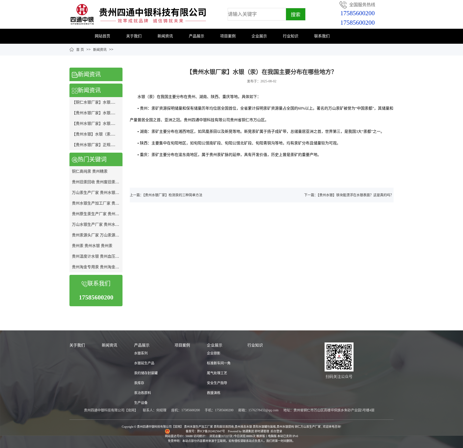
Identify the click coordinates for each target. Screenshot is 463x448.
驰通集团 (248, 431)
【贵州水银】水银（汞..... (93, 134)
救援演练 (213, 393)
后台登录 (276, 431)
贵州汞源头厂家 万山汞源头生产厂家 (103, 235)
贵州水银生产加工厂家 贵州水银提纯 (103, 203)
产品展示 (196, 36)
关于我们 (134, 36)
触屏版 (260, 436)
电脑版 (272, 436)
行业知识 (290, 36)
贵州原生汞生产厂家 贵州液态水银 (101, 214)
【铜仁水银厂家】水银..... (93, 102)
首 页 (80, 49)
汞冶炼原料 (142, 393)
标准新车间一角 (219, 363)
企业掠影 (213, 353)
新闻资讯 (165, 36)
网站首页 (102, 36)
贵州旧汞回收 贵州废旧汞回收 (97, 182)
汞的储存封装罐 (146, 373)
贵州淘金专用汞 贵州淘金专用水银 (101, 267)
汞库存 (139, 383)
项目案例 (228, 36)
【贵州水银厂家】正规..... (93, 145)
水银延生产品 (144, 363)
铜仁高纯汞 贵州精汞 (90, 171)
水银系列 (141, 353)
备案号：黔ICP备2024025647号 (206, 431)
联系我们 (322, 36)
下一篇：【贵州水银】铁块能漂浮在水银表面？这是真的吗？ (349, 195)
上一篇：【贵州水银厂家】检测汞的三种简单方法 (166, 195)
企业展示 (259, 36)
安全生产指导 (217, 383)
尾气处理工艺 (217, 373)
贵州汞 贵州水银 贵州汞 (92, 246)
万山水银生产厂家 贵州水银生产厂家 (103, 224)
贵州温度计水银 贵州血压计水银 (99, 256)
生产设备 (141, 403)
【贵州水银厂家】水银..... (93, 113)
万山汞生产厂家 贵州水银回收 (97, 193)
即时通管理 (262, 431)
